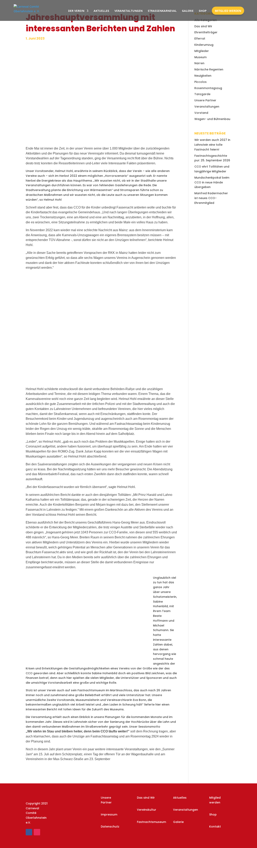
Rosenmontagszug (208, 88)
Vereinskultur (146, 810)
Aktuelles (101, 11)
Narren (199, 63)
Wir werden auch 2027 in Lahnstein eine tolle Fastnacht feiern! (212, 145)
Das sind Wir (203, 26)
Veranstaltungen (128, 11)
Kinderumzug (203, 45)
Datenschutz (110, 827)
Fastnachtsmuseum (151, 822)
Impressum (109, 814)
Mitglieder (201, 51)
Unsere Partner (205, 100)
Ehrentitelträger (205, 32)
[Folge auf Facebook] (29, 832)
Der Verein (76, 11)
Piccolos (200, 82)
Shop (203, 11)
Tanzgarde (202, 94)
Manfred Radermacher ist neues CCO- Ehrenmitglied (211, 198)
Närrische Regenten (208, 69)
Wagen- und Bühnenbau (212, 119)
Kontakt (215, 827)
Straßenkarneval (162, 11)
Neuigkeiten (202, 76)
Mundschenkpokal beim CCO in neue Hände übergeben (211, 182)
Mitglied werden (228, 11)
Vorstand (201, 113)
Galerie (188, 11)
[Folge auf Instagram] (37, 832)
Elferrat (199, 39)
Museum (200, 57)
